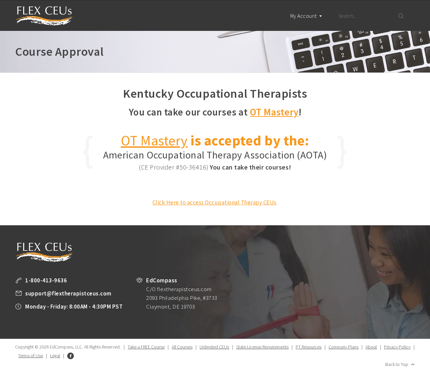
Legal (55, 356)
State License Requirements (262, 347)
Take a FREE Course (146, 347)
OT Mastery (274, 112)
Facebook (70, 356)
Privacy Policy (397, 347)
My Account (304, 15)
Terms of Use (30, 356)
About (371, 347)
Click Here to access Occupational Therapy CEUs (214, 202)
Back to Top (396, 364)
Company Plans (343, 347)
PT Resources (308, 347)
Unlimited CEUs (214, 347)
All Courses (182, 347)
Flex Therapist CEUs (44, 16)
